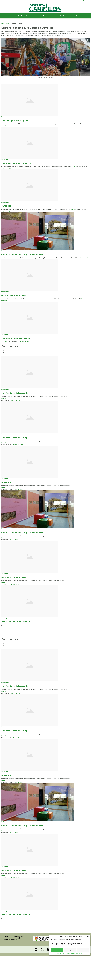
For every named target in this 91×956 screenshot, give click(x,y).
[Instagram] (48, 949)
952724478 (22, 1)
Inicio (10, 15)
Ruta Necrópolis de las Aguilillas (15, 120)
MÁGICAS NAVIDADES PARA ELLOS (15, 338)
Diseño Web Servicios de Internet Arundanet (45, 954)
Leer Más (71, 124)
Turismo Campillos (6, 168)
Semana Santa (37, 15)
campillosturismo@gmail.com (38, 1)
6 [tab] (46, 77)
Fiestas (53, 15)
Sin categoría (5, 117)
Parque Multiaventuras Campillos (16, 163)
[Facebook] (36, 949)
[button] (88, 936)
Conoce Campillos (18, 15)
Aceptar (57, 950)
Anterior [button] (3, 57)
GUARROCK (6, 206)
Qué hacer (46, 15)
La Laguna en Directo (76, 15)
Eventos (60, 15)
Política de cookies (61, 953)
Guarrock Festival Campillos (13, 295)
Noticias (3, 251)
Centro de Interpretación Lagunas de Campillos (22, 254)
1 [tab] (38, 77)
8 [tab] (49, 77)
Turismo (28, 15)
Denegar (69, 950)
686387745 (28, 1)
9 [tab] (51, 77)
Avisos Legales (79, 953)
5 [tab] (44, 77)
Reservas (65, 15)
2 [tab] (39, 77)
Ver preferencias (82, 950)
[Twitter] (42, 949)
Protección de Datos (70, 953)
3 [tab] (41, 77)
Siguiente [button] (88, 57)
